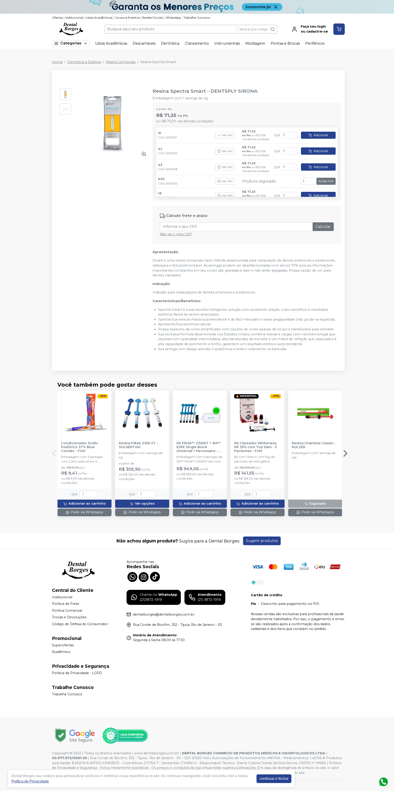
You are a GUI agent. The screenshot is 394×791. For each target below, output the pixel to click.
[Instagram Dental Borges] (143, 576)
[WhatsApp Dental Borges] (132, 576)
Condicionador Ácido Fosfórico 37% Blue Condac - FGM (79, 447)
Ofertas (57, 17)
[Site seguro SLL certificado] (75, 735)
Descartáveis (144, 43)
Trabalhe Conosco (197, 17)
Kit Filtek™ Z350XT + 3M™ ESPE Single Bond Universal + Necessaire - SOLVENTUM (198, 447)
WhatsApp (173, 17)
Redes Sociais (152, 17)
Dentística (170, 43)
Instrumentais (227, 43)
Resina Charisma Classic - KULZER (314, 445)
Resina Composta (120, 62)
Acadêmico (61, 652)
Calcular (323, 226)
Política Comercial (67, 611)
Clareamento (197, 43)
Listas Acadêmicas (98, 17)
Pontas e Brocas (285, 43)
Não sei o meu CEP (176, 234)
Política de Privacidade (30, 781)
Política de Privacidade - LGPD (77, 673)
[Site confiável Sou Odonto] (125, 735)
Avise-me (326, 181)
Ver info (227, 135)
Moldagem (255, 43)
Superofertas (63, 645)
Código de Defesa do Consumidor (80, 624)
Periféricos (314, 43)
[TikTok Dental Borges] (155, 576)
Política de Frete (65, 604)
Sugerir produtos (262, 541)
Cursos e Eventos (127, 17)
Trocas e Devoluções (69, 617)
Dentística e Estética (84, 62)
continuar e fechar (273, 779)
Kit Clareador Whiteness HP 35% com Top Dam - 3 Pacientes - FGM (255, 447)
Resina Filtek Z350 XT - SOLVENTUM (138, 445)
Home (57, 62)
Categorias (70, 43)
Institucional (74, 17)
